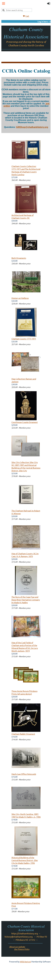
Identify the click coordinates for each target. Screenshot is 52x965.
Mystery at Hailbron (20, 298)
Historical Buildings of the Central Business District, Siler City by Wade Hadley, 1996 (25, 860)
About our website (17, 946)
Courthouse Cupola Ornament (25, 422)
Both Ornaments (19, 258)
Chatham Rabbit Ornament (23, 734)
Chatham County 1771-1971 (24, 338)
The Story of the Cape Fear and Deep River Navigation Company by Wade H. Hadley (26, 600)
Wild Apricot (25, 961)
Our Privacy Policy (21, 949)
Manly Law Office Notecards (24, 774)
